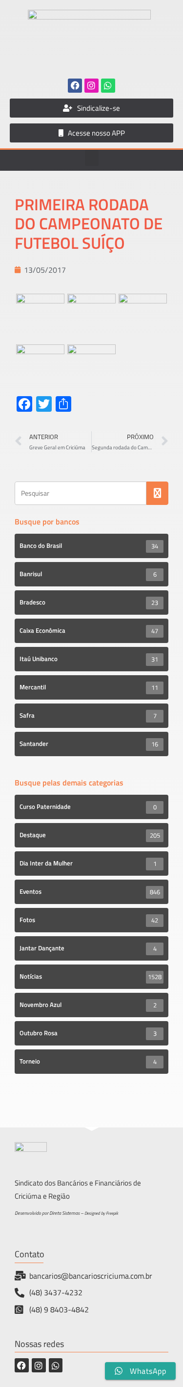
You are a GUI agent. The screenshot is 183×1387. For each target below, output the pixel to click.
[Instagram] (91, 86)
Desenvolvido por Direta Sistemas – (49, 1213)
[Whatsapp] (108, 86)
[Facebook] (75, 86)
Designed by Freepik (101, 1213)
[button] (92, 158)
